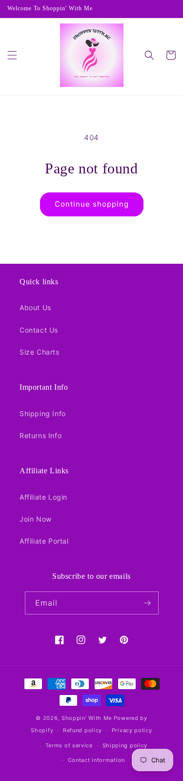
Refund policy (82, 730)
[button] (12, 55)
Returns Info (40, 435)
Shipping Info (43, 413)
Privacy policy (132, 730)
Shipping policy (125, 745)
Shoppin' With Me (86, 718)
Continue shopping (92, 204)
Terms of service (69, 745)
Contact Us (39, 330)
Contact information (96, 760)
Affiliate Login (43, 497)
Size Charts (40, 352)
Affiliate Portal (44, 541)
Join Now (36, 519)
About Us (35, 307)
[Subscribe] (147, 602)
